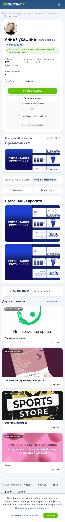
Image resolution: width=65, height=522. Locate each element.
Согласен (50, 515)
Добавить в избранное (33, 103)
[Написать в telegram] (32, 108)
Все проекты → (55, 301)
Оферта (21, 492)
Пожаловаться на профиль (32, 125)
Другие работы (47, 190)
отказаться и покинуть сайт (24, 515)
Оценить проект (19, 291)
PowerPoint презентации (44, 180)
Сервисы (28, 485)
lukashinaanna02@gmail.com (34, 116)
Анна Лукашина (20, 39)
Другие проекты (13, 301)
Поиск (55, 485)
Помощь (42, 485)
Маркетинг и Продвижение (18, 138)
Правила (8, 492)
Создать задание (32, 98)
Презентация (17, 190)
